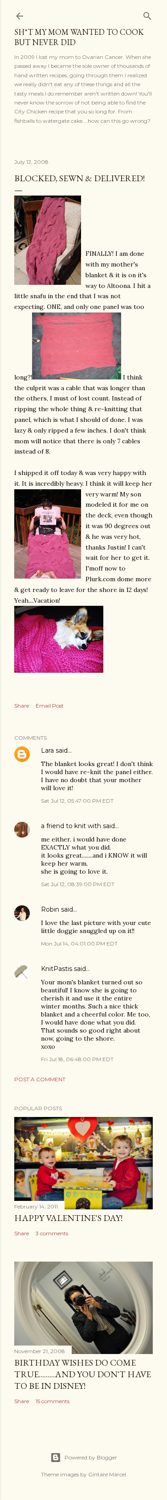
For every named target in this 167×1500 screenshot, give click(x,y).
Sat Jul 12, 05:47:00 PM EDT (77, 800)
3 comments (52, 1233)
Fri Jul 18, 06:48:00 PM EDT (77, 1059)
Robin (50, 909)
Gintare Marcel (107, 1474)
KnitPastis (56, 969)
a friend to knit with (71, 826)
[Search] (147, 14)
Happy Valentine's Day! (68, 1218)
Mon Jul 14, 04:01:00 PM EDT (79, 943)
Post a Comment (39, 1079)
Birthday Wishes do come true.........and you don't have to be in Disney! (82, 1374)
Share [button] (21, 705)
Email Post (50, 705)
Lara (47, 750)
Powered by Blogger (91, 1457)
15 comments (52, 1401)
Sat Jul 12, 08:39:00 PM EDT (77, 884)
